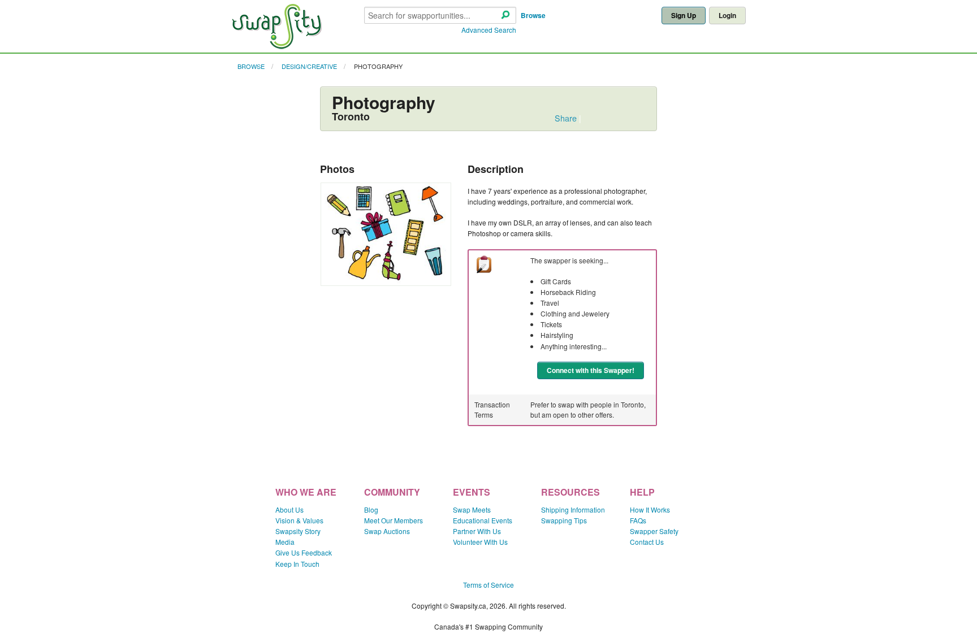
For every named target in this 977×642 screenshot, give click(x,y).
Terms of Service (488, 584)
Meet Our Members (393, 520)
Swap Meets (472, 509)
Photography (378, 66)
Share (566, 118)
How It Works (650, 509)
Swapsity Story (298, 531)
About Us (289, 509)
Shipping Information (573, 509)
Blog (371, 509)
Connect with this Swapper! (590, 370)
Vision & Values (299, 520)
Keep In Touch (297, 564)
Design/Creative (309, 66)
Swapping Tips (564, 520)
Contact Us (647, 541)
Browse (533, 15)
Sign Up (683, 15)
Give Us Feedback (303, 552)
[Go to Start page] (276, 46)
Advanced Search (488, 29)
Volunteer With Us (480, 541)
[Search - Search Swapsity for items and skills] (505, 15)
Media (285, 541)
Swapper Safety (654, 531)
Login (727, 15)
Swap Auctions (387, 531)
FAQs (638, 520)
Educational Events (482, 520)
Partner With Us (477, 531)
